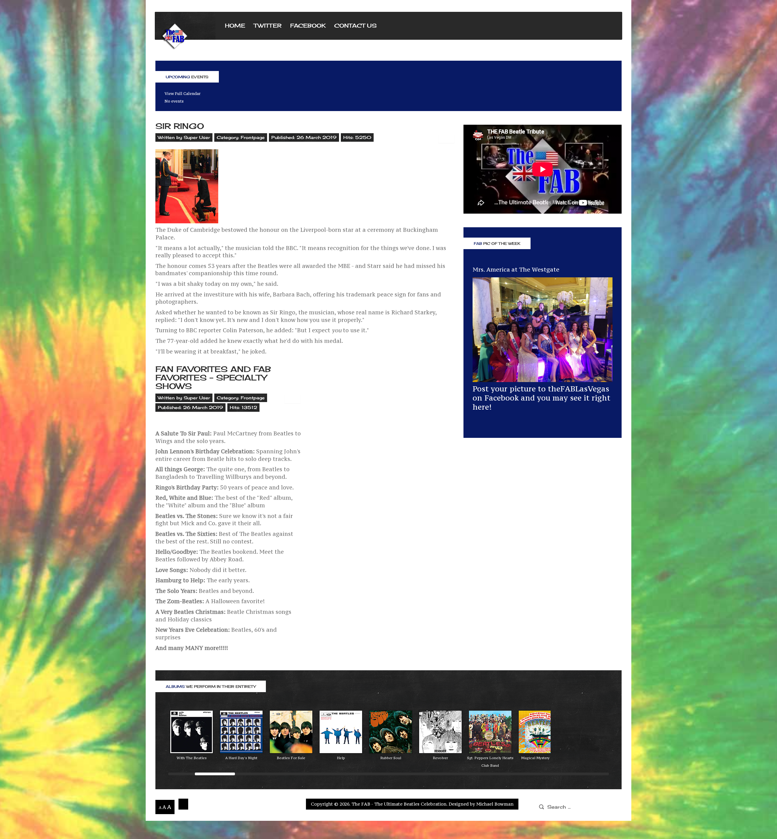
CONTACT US (355, 25)
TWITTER (268, 25)
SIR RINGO (179, 126)
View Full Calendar (183, 93)
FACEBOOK (308, 25)
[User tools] (446, 138)
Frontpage (253, 137)
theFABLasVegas (578, 389)
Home (235, 25)
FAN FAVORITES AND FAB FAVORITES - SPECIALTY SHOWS (213, 377)
